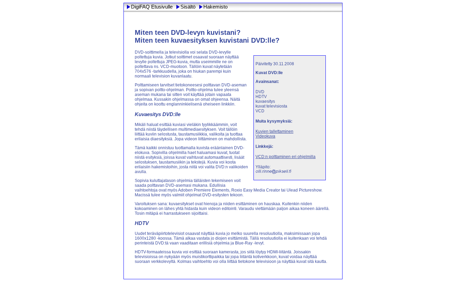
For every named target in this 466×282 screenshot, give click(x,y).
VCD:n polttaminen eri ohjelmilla (286, 156)
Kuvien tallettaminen (274, 131)
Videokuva (265, 136)
